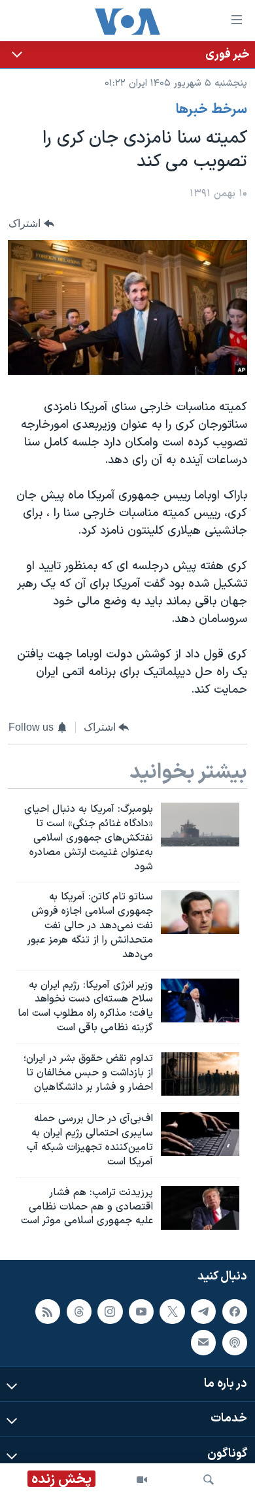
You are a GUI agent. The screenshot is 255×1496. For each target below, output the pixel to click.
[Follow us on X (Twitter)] (172, 1311)
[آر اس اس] (47, 1311)
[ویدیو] (142, 1479)
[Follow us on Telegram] (203, 1311)
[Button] (31, 223)
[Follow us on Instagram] (109, 1311)
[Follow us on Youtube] (141, 1311)
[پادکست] (234, 1342)
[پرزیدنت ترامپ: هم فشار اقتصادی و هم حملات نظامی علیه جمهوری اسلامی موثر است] (200, 1208)
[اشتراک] (203, 1342)
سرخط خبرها (211, 109)
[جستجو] (208, 1479)
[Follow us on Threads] (79, 1311)
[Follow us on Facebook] (234, 1311)
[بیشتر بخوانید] (127, 54)
